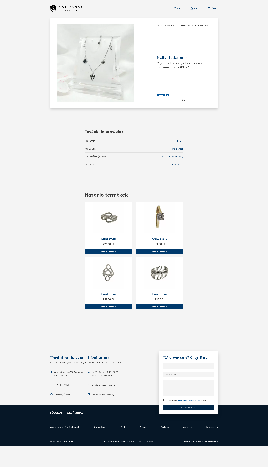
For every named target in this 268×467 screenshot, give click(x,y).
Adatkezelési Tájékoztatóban (189, 400)
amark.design (211, 441)
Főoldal (160, 26)
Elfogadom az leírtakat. (187, 400)
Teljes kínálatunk (183, 26)
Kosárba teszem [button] (108, 251)
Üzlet (169, 26)
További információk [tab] (104, 131)
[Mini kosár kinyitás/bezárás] (194, 8)
